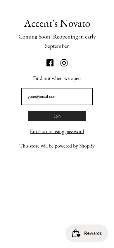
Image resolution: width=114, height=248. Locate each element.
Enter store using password (57, 131)
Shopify (87, 145)
